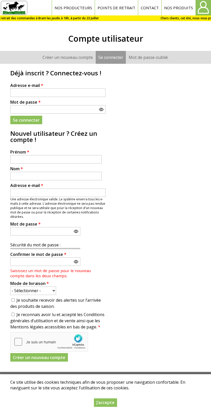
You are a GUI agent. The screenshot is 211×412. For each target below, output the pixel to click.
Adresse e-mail (26, 85)
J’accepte (105, 402)
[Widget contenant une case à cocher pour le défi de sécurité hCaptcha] (49, 342)
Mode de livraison (29, 283)
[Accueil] (14, 7)
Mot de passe (25, 102)
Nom (16, 169)
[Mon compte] (203, 7)
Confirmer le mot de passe (38, 254)
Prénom (19, 152)
